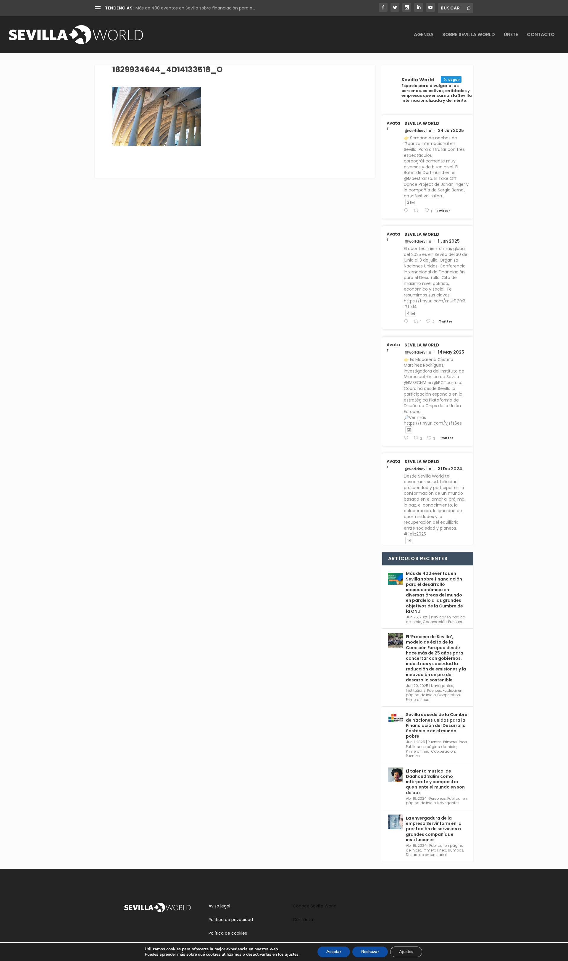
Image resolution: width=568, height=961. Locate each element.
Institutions (416, 690)
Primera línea (418, 699)
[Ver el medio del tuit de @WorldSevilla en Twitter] (408, 429)
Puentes (455, 621)
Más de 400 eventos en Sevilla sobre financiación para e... (195, 8)
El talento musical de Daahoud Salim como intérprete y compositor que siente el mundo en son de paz (435, 782)
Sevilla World (422, 123)
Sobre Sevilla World (468, 35)
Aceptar (333, 951)
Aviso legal (219, 906)
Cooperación (435, 621)
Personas (437, 798)
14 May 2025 (451, 352)
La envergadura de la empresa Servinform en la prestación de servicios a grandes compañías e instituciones (434, 829)
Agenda (423, 35)
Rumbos (455, 850)
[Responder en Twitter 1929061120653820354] (407, 321)
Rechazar (370, 951)
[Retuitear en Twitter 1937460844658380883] (417, 210)
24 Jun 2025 (451, 130)
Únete (511, 35)
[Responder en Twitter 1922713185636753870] (407, 438)
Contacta (303, 920)
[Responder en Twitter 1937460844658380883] (407, 210)
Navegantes (442, 685)
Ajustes (406, 951)
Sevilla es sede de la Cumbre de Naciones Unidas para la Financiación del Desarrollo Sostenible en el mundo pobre (436, 725)
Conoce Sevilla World (314, 906)
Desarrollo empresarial (426, 854)
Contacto (541, 35)
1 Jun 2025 (449, 241)
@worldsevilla (417, 130)
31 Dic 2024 (450, 469)
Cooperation (448, 694)
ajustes (291, 954)
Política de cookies (228, 933)
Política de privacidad (231, 920)
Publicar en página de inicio (434, 693)
